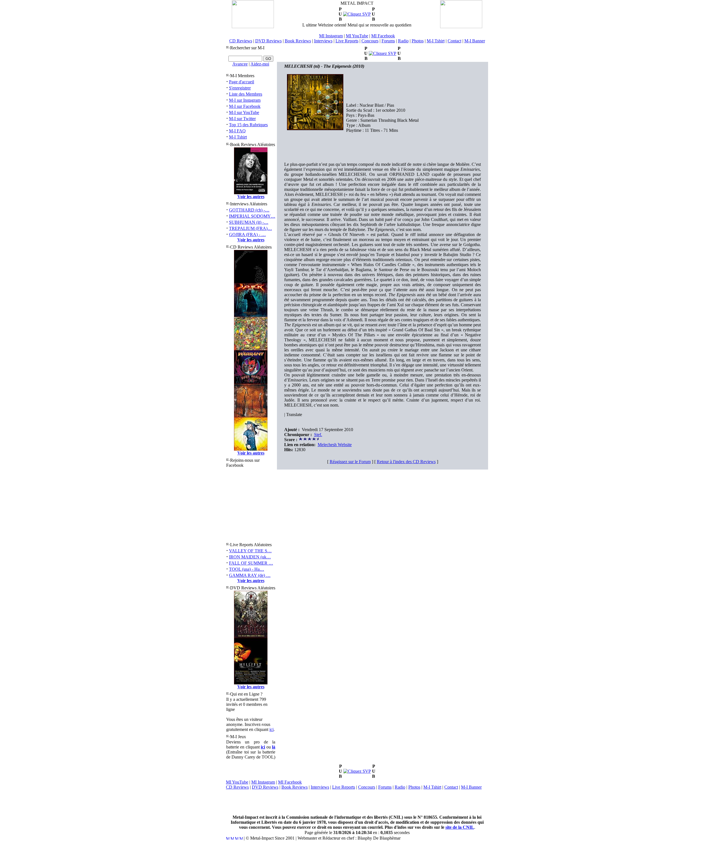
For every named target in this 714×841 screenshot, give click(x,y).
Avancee (240, 64)
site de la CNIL (459, 827)
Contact (454, 40)
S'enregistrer (240, 88)
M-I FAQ (237, 130)
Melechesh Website (335, 444)
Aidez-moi (259, 64)
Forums (388, 40)
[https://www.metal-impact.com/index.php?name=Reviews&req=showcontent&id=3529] (357, 14)
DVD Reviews (268, 40)
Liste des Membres (245, 94)
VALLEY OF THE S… (250, 550)
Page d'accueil (241, 81)
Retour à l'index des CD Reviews (406, 461)
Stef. (318, 434)
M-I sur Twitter (242, 118)
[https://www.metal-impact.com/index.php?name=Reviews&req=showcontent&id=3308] (382, 53)
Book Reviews (298, 40)
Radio (403, 40)
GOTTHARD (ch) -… (249, 210)
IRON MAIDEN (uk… (250, 557)
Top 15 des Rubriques (248, 124)
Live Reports (347, 40)
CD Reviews (240, 40)
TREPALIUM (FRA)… (250, 228)
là (273, 747)
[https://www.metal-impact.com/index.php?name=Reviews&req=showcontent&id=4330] (357, 771)
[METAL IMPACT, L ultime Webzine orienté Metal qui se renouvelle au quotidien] (253, 26)
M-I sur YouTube (244, 112)
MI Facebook (383, 35)
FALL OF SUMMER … (251, 563)
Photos (418, 40)
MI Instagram (331, 35)
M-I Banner (474, 40)
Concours (369, 40)
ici (271, 729)
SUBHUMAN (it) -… (248, 222)
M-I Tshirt (436, 40)
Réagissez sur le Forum (350, 461)
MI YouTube (357, 35)
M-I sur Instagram (244, 100)
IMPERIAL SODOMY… (252, 216)
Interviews (323, 40)
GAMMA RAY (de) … (250, 575)
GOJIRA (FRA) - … (247, 234)
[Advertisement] (357, 802)
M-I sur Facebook (244, 106)
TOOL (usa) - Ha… (246, 569)
